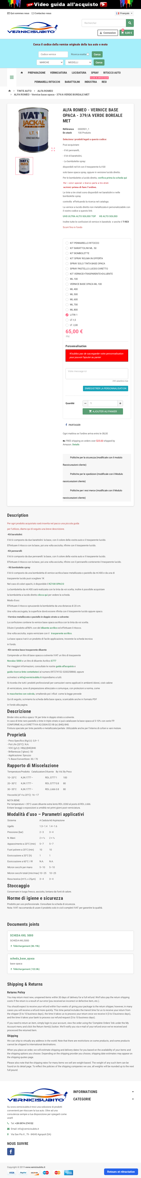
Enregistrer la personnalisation (105, 388)
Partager (74, 425)
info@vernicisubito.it (30, 677)
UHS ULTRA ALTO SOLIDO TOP (79, 216)
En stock (67, 132)
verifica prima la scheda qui (112, 177)
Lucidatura (79, 72)
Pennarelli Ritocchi (47, 82)
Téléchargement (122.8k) (25, 969)
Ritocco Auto (112, 72)
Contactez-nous (42, 13)
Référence (68, 129)
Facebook (11, 1151)
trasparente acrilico (61, 633)
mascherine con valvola (22, 693)
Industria (91, 82)
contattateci (33, 671)
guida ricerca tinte (16, 671)
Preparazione (36, 72)
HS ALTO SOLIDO (108, 216)
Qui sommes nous (19, 13)
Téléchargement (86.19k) (25, 946)
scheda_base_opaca (22, 958)
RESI (104, 80)
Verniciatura (58, 72)
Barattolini (72, 82)
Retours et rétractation (121, 1171)
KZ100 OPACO (56, 583)
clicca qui (43, 594)
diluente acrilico (49, 627)
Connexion (107, 32)
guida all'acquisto (65, 666)
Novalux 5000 (14, 660)
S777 (53, 660)
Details (75, 444)
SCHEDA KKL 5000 (21, 935)
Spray (95, 72)
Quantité (70, 403)
